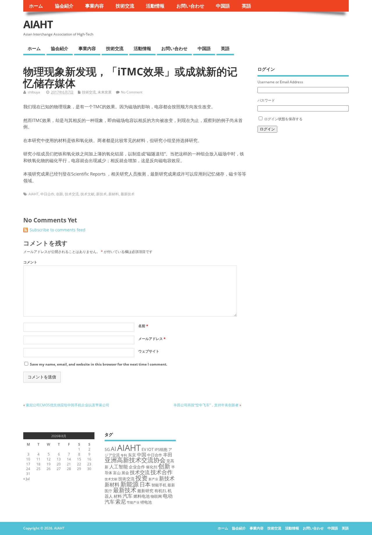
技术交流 (72, 194)
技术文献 (87, 194)
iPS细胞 (161, 449)
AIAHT (38, 24)
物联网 (156, 496)
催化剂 (151, 467)
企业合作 (137, 467)
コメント (30, 262)
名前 (143, 325)
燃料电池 (141, 496)
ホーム (36, 6)
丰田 (167, 454)
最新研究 (145, 490)
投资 (141, 478)
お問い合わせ (190, 6)
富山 (117, 472)
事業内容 (94, 6)
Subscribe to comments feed (57, 230)
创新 (59, 194)
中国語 (223, 6)
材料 (118, 496)
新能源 (129, 484)
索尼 (120, 501)
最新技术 (128, 194)
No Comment (131, 92)
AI (113, 448)
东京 (132, 455)
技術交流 (125, 6)
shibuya (34, 92)
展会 (125, 472)
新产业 (153, 479)
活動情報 (155, 6)
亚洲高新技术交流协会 (135, 460)
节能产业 (133, 502)
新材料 (113, 194)
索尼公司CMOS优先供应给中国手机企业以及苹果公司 (67, 405)
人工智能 (118, 466)
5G (107, 449)
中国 (141, 454)
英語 (246, 6)
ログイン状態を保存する (283, 118)
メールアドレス (152, 338)
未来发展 (105, 92)
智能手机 (159, 485)
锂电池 (146, 502)
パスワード (266, 100)
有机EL (160, 490)
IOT (150, 449)
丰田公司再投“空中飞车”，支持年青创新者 (206, 405)
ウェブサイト (148, 351)
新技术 (101, 194)
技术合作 (162, 472)
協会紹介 (64, 6)
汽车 (128, 496)
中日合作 (47, 194)
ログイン (267, 129)
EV (144, 449)
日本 (145, 484)
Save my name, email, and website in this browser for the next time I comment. (98, 364)
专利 (124, 455)
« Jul (26, 478)
